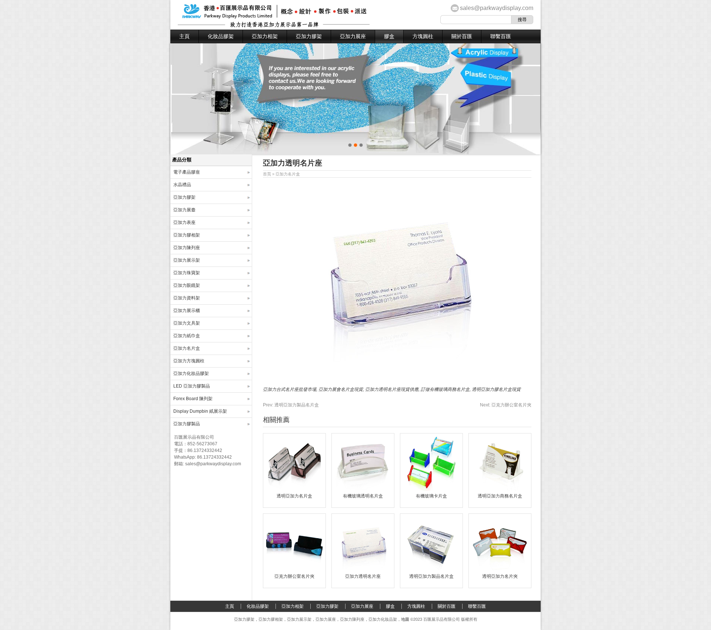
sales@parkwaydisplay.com (496, 8)
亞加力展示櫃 (186, 310)
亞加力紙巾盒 (186, 335)
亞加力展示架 (186, 260)
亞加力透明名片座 (363, 576)
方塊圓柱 (423, 36)
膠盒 (389, 36)
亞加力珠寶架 (186, 272)
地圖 (405, 619)
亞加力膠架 (309, 36)
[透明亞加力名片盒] (294, 489)
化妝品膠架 (221, 36)
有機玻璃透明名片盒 (363, 496)
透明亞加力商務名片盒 (500, 496)
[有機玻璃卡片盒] (431, 489)
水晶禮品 (182, 184)
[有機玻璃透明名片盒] (363, 489)
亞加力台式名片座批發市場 (289, 389)
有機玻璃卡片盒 (431, 496)
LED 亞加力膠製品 (191, 386)
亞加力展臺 (184, 209)
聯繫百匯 (500, 36)
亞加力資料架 (186, 298)
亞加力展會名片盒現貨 (340, 389)
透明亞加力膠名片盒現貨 (496, 389)
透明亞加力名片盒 (294, 496)
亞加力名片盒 (288, 174)
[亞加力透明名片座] (363, 569)
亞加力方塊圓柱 (188, 360)
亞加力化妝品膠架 (191, 373)
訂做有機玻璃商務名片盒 (445, 389)
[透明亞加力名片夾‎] (500, 569)
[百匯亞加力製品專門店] (274, 26)
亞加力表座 (184, 222)
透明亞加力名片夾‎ (500, 576)
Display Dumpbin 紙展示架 (200, 411)
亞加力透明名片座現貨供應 (391, 389)
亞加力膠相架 (186, 235)
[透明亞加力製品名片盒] (431, 569)
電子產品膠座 (186, 172)
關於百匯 (461, 36)
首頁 (267, 174)
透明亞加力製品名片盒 (291, 405)
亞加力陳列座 (186, 247)
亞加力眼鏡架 (186, 285)
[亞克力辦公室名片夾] (294, 569)
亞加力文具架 (186, 323)
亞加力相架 (265, 36)
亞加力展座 (353, 36)
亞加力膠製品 (186, 423)
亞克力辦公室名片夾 (505, 405)
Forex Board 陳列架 (193, 398)
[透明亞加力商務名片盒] (500, 489)
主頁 (184, 36)
